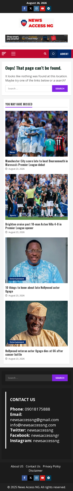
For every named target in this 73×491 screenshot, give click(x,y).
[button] (4, 53)
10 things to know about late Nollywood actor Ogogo (36, 260)
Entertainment (17, 279)
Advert (64, 54)
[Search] (45, 53)
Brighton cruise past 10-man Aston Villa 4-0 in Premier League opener (36, 197)
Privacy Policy (52, 466)
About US (17, 466)
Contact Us (33, 466)
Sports (13, 215)
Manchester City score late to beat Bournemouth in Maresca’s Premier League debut (36, 134)
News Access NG (29, 487)
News (12, 152)
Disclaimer (36, 471)
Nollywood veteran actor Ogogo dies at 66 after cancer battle (36, 324)
